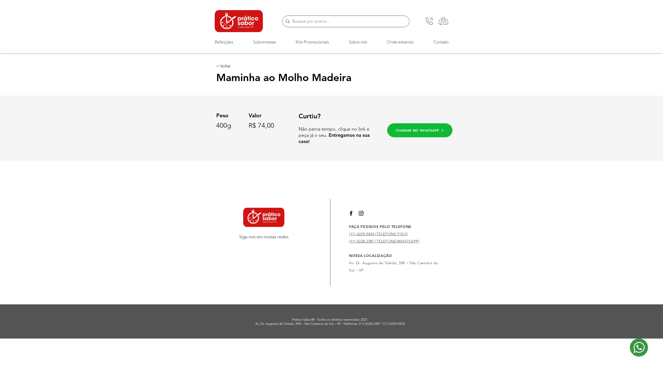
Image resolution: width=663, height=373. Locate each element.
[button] (224, 42)
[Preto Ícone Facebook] (351, 213)
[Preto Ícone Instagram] (361, 213)
